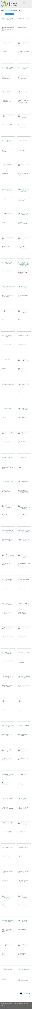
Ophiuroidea (4, 906)
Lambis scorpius (21, 589)
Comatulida (20, 784)
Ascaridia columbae (6, 491)
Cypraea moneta (21, 442)
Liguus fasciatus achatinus (7, 661)
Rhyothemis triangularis (7, 514)
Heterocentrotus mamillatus (7, 808)
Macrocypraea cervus (6, 78)
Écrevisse (4, 953)
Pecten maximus (21, 735)
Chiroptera (4, 199)
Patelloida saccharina (6, 686)
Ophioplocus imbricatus (22, 906)
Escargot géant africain (22, 831)
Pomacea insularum (22, 636)
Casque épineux (5, 100)
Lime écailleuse (21, 709)
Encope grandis (5, 880)
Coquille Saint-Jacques (22, 734)
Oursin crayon (5, 807)
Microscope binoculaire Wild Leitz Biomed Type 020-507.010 (23, 272)
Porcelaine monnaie (22, 441)
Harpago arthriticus (22, 613)
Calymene (20, 174)
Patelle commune (21, 661)
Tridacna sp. (20, 467)
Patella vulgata (21, 662)
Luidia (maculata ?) (5, 784)
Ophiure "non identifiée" (7, 904)
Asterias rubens (21, 759)
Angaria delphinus (5, 856)
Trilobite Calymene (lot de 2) (23, 173)
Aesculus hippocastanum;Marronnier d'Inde (23, 567)
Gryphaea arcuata (21, 53)
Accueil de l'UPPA (5, 1007)
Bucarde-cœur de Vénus (7, 734)
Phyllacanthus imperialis (6, 759)
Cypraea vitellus (21, 686)
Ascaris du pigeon (5, 490)
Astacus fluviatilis (5, 954)
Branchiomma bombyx (22, 319)
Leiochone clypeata (6, 392)
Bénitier (19, 466)
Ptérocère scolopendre (6, 612)
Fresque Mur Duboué (6, 271)
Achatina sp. (20, 832)
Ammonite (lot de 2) (6, 246)
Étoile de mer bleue (6, 466)
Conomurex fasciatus (22, 78)
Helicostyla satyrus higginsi (7, 636)
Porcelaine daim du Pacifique (24, 685)
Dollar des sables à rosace (23, 807)
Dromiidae (4, 979)
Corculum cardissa (5, 735)
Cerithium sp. (5, 319)
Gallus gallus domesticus (22, 248)
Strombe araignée (21, 612)
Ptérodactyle (20, 222)
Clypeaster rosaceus (22, 808)
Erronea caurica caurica (6, 441)
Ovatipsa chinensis (22, 27)
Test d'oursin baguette (6, 758)
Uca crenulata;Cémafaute (23, 980)
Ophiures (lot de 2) (22, 904)
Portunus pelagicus (21, 150)
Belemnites (4, 151)
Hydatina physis (21, 392)
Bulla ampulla (4, 417)
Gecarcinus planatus (22, 929)
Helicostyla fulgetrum (22, 417)
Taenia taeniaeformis (22, 369)
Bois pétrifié (4, 222)
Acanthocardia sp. (5, 709)
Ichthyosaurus (21, 200)
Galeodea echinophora (6, 101)
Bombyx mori (4, 931)
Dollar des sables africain (23, 880)
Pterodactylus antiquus (22, 223)
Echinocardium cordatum (7, 832)
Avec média (9, 14)
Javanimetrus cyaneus (6, 589)
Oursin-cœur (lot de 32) (7, 831)
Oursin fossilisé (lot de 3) (7, 124)
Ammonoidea (4, 247)
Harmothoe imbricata (6, 344)
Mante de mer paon (22, 953)
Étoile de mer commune (23, 758)
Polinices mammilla (22, 344)
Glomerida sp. (5, 51)
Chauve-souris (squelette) (7, 197)
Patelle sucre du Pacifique (7, 685)
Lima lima (20, 711)
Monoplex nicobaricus (22, 102)
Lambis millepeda (5, 613)
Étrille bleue (20, 149)
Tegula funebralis (21, 856)
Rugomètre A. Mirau (22, 490)
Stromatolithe (5, 173)
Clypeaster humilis (21, 881)
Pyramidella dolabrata (22, 127)
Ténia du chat (20, 368)
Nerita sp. (4, 368)
